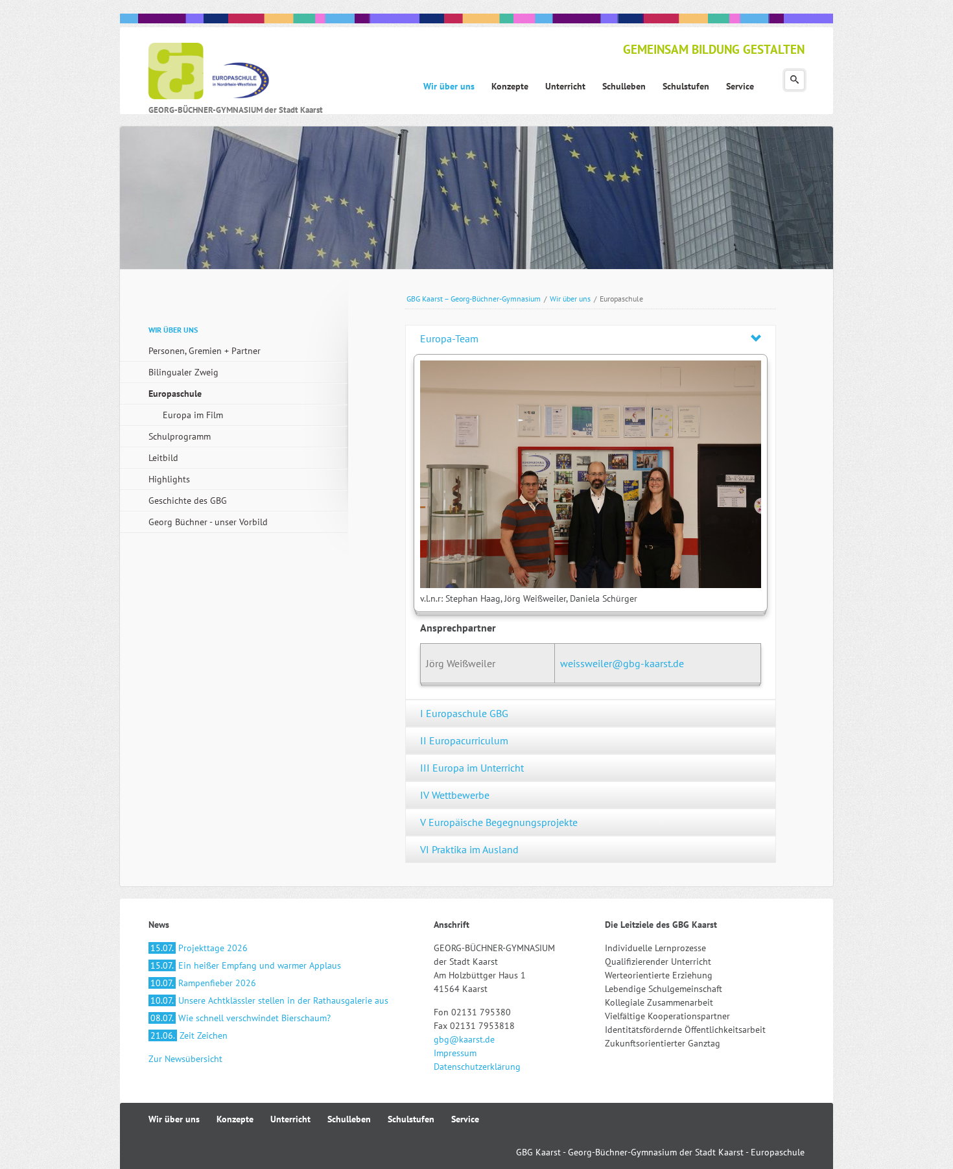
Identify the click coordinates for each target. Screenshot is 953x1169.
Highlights (169, 479)
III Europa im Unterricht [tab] (472, 767)
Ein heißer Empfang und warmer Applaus (245, 965)
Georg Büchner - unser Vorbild (208, 522)
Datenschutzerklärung (477, 1066)
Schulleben (349, 1119)
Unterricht (290, 1119)
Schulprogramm (179, 436)
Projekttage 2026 (199, 948)
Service (465, 1119)
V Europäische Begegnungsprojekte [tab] (499, 822)
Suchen (794, 80)
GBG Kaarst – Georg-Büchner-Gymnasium (473, 298)
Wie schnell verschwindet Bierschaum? (240, 1018)
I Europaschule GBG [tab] (464, 713)
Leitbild (163, 458)
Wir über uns (570, 298)
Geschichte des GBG (187, 500)
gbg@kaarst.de (464, 1039)
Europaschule (175, 393)
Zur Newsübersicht (185, 1059)
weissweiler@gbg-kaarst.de (622, 663)
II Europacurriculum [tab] (464, 740)
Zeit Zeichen (189, 1035)
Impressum (455, 1053)
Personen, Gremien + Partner (204, 351)
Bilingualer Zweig (183, 372)
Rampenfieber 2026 (203, 983)
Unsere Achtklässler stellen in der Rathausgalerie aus (269, 1000)
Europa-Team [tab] (449, 338)
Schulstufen (411, 1119)
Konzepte (235, 1119)
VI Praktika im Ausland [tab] (469, 849)
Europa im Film (193, 415)
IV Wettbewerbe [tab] (454, 794)
